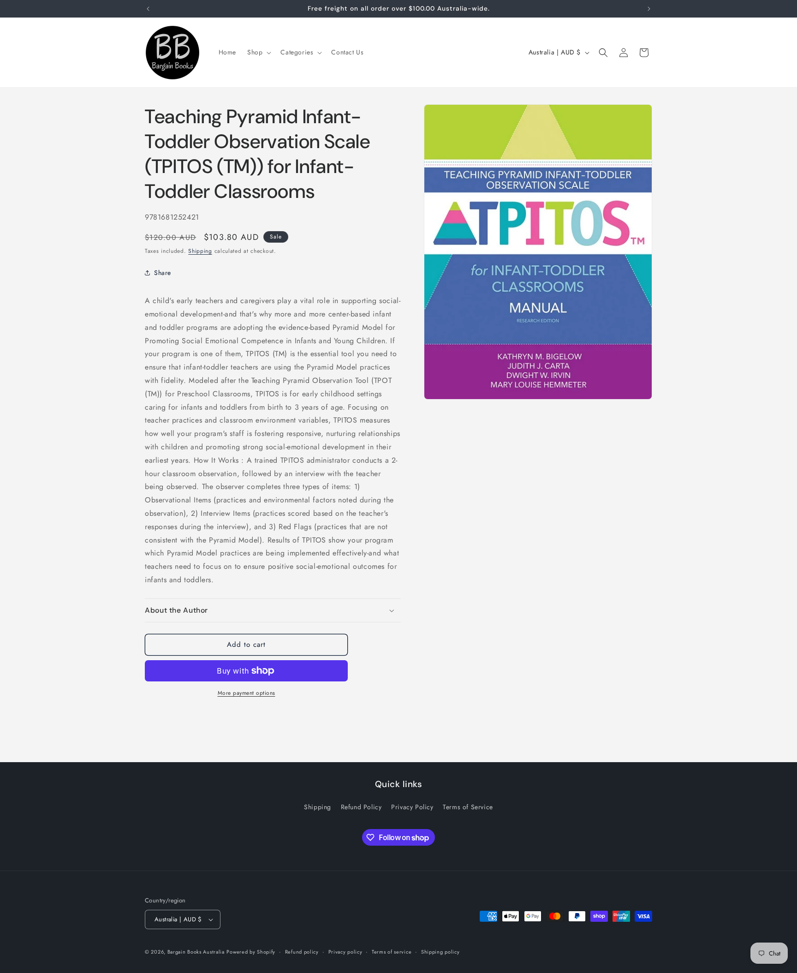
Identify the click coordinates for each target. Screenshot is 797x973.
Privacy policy (345, 951)
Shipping (200, 251)
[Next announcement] (649, 9)
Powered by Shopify (250, 951)
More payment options (246, 693)
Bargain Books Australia (196, 951)
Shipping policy (440, 951)
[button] (258, 52)
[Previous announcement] (148, 9)
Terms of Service (468, 807)
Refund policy (302, 951)
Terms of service (391, 951)
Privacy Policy (412, 807)
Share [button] (162, 272)
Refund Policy (361, 807)
